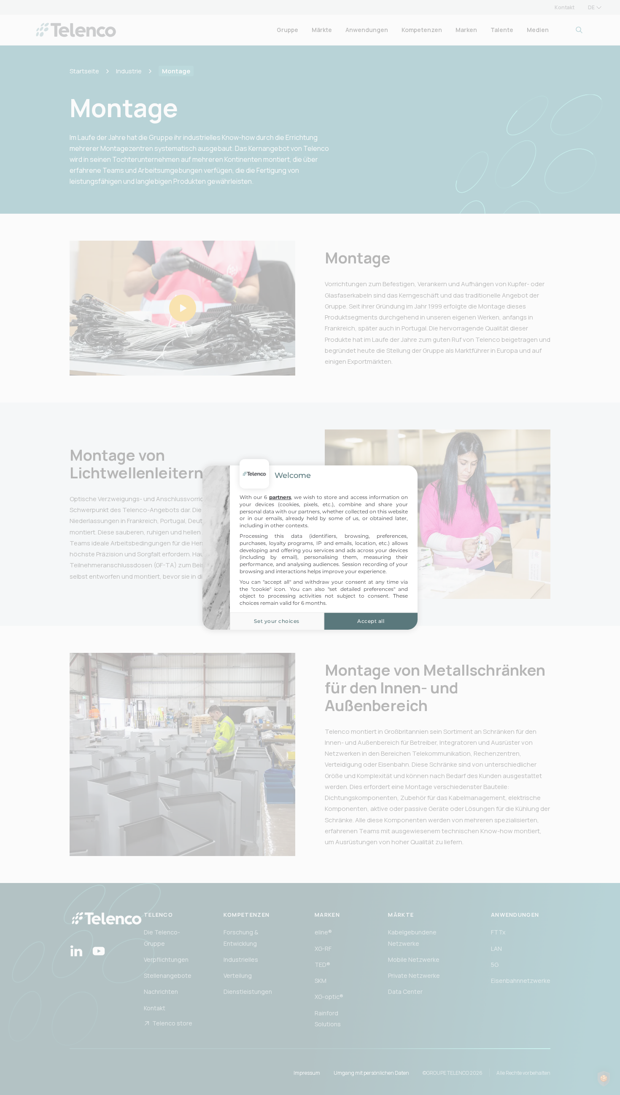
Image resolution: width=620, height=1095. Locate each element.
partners (280, 497)
